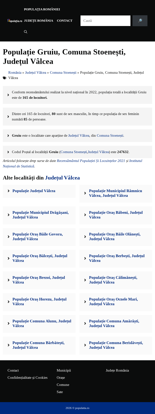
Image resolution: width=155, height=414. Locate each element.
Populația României (42, 9)
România (14, 72)
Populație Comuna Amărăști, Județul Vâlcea (114, 323)
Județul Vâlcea (35, 72)
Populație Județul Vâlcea (33, 191)
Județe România (38, 20)
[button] (25, 32)
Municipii (64, 370)
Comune (63, 385)
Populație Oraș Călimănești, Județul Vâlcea (113, 279)
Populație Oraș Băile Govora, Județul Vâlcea (37, 236)
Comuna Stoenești (63, 72)
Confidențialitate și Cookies (27, 378)
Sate (60, 392)
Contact (64, 20)
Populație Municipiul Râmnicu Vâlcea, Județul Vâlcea (115, 193)
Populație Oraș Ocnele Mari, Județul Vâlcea (113, 301)
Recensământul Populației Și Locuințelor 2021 (91, 161)
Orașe (61, 378)
